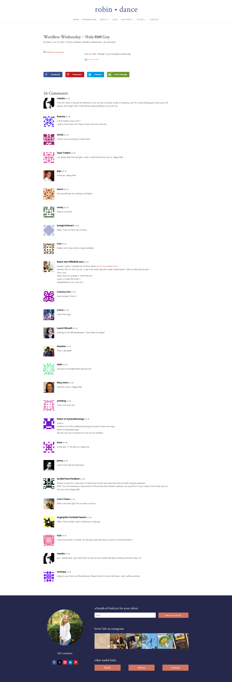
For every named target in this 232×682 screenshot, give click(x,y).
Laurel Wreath (64, 328)
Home (76, 20)
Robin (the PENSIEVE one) (70, 261)
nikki (59, 364)
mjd (59, 535)
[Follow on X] (59, 662)
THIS (94, 54)
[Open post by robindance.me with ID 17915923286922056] (133, 641)
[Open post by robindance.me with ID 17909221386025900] (118, 641)
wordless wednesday (93, 59)
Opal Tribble (63, 152)
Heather (61, 346)
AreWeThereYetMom (68, 478)
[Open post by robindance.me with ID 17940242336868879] (165, 641)
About (103, 20)
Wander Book (89, 20)
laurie (60, 189)
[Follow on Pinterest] (76, 662)
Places (140, 20)
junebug (61, 400)
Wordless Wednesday (92, 42)
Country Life (63, 291)
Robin (48, 42)
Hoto (59, 442)
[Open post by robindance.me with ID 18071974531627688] (102, 641)
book (107, 667)
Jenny (60, 460)
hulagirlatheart (65, 225)
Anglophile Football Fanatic (71, 517)
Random (77, 42)
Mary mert (62, 382)
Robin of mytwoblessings (70, 418)
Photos (70, 42)
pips (59, 170)
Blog (115, 20)
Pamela (61, 116)
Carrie (60, 309)
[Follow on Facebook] (54, 662)
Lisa (59, 243)
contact (175, 667)
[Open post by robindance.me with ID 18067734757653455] (149, 641)
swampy (61, 571)
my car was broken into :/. (107, 266)
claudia (61, 98)
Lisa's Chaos (63, 499)
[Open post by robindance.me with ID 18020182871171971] (181, 641)
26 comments (109, 42)
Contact (154, 20)
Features (126, 20)
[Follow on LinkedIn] (70, 662)
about (141, 667)
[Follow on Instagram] (65, 662)
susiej (60, 207)
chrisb (60, 134)
